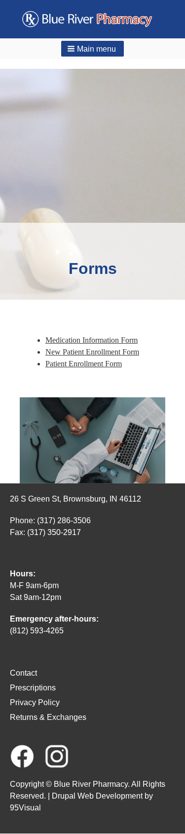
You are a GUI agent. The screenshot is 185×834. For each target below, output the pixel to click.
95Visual (25, 808)
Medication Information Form (91, 340)
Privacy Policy (35, 702)
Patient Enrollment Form (83, 363)
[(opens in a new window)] (22, 755)
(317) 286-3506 (64, 520)
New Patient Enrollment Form (92, 352)
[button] (92, 49)
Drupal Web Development (97, 796)
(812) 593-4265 (37, 630)
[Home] (92, 19)
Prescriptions (33, 688)
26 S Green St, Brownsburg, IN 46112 (75, 499)
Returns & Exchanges (48, 717)
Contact (23, 673)
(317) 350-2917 (54, 532)
